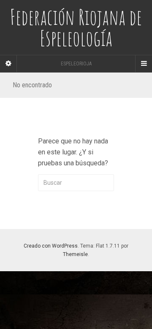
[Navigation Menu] (143, 63)
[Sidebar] (8, 63)
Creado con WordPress (51, 246)
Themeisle (75, 254)
